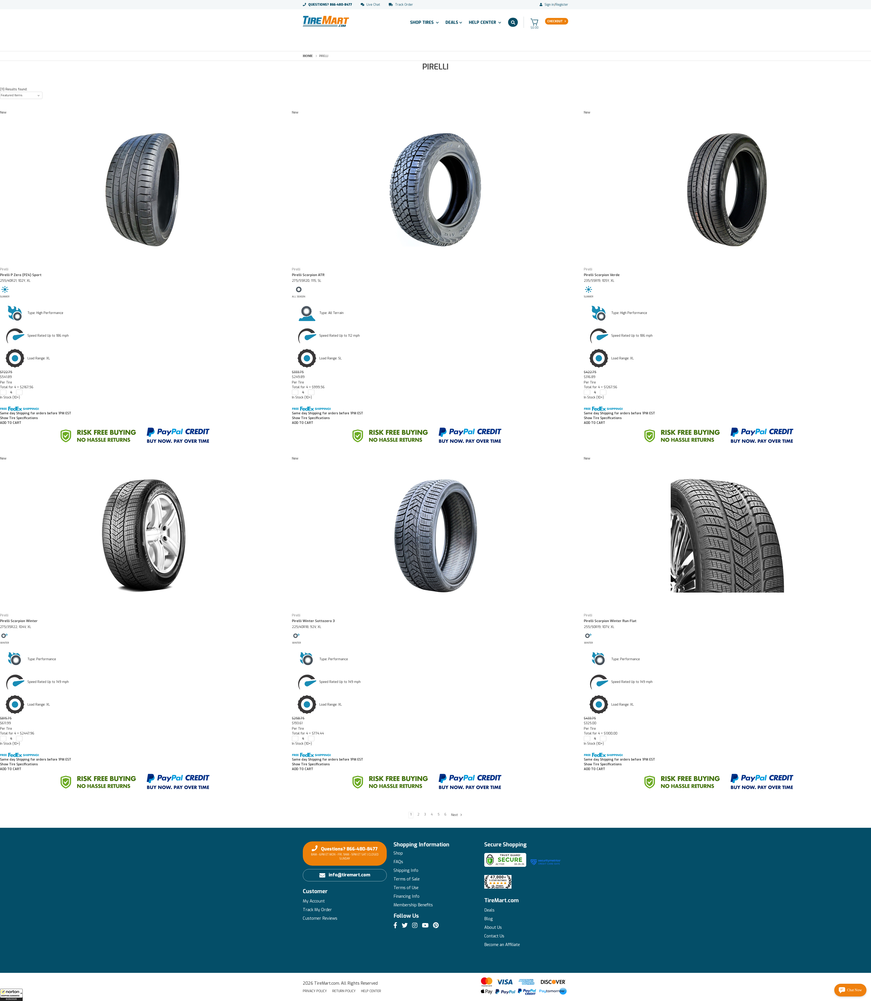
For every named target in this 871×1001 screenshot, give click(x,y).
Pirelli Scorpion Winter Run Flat (610, 621)
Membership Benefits (413, 905)
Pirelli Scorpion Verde (602, 275)
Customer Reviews (320, 918)
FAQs (398, 862)
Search (513, 22)
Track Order (404, 5)
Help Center (483, 22)
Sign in (549, 5)
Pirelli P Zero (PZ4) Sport (21, 275)
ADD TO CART (10, 423)
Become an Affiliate (502, 944)
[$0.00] (534, 21)
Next (455, 815)
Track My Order (317, 909)
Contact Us (494, 936)
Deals (451, 22)
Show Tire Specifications (19, 418)
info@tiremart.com (349, 875)
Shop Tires (422, 22)
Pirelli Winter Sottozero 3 (313, 621)
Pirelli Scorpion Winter (19, 621)
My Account (314, 901)
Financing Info (406, 896)
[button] (11, 995)
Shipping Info (406, 870)
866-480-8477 (330, 5)
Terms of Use (406, 887)
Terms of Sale (407, 879)
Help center (371, 991)
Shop (398, 853)
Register (561, 5)
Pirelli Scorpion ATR (308, 275)
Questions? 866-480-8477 (345, 853)
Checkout (555, 21)
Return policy (344, 991)
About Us (493, 927)
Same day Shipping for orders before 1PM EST (35, 413)
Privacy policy (315, 991)
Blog (488, 919)
